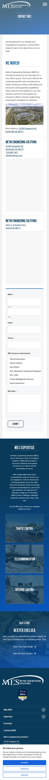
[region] (24, 762)
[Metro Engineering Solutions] (16, 4)
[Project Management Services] (24, 379)
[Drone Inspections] (24, 383)
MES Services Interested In (19, 353)
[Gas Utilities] (24, 367)
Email (11, 323)
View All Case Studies (23, 653)
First (9, 307)
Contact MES (10, 730)
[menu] (45, 4)
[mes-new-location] (24, 114)
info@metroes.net (14, 155)
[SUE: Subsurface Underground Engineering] (24, 371)
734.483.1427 (12, 152)
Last (9, 317)
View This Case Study (23, 646)
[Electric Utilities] (24, 363)
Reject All (24, 775)
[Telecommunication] (24, 359)
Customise (25, 769)
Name (11, 294)
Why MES (8, 709)
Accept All (24, 763)
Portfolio (8, 723)
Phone (11, 338)
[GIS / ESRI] (24, 375)
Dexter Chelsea (24, 630)
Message (12, 391)
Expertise (8, 716)
